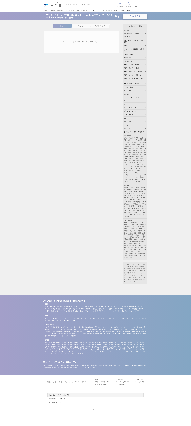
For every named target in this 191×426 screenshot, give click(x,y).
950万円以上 (131, 195)
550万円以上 (130, 189)
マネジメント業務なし (137, 228)
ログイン (136, 6)
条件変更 (136, 16)
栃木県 (94, 342)
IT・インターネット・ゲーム (131, 97)
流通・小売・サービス (130, 107)
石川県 (144, 144)
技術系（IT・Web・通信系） (131, 64)
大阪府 (129, 150)
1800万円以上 (131, 210)
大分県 (131, 158)
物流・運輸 (127, 128)
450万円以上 (135, 187)
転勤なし (136, 235)
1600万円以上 (139, 206)
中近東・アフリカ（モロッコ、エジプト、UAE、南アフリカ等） (135, 179)
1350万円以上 (138, 202)
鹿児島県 (142, 158)
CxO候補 (141, 241)
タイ (125, 162)
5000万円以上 (128, 216)
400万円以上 (127, 187)
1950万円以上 (136, 212)
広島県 (142, 345)
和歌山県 (118, 345)
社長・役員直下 (128, 243)
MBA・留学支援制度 (130, 253)
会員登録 (128, 6)
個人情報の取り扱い (101, 384)
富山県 (138, 144)
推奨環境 (120, 379)
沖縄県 (125, 160)
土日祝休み (115, 329)
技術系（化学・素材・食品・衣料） (133, 75)
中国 (130, 160)
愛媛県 (144, 154)
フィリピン (127, 164)
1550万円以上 (130, 206)
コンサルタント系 (128, 54)
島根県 (135, 152)
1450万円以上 (134, 204)
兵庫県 (135, 150)
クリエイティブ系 (128, 90)
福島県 (135, 140)
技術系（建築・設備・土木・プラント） (78, 311)
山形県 (129, 140)
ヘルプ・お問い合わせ (124, 382)
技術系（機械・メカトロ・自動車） (133, 71)
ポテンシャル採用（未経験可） (62, 331)
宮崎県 (136, 158)
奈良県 (140, 150)
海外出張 (140, 231)
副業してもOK (141, 251)
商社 (125, 104)
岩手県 (136, 138)
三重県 (136, 148)
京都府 (94, 345)
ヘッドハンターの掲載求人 (67, 336)
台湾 (142, 160)
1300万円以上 (128, 202)
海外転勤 (140, 245)
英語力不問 (130, 235)
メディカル (127, 125)
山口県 (128, 154)
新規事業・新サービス (130, 231)
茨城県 (140, 140)
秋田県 (70, 342)
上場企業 (133, 224)
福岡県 (132, 156)
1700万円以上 (135, 208)
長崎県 (142, 156)
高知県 (127, 156)
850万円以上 (136, 193)
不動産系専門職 (128, 61)
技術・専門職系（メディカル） (132, 83)
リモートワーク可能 (130, 251)
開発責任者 (133, 245)
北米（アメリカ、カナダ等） (116, 349)
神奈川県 (127, 144)
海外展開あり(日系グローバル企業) (64, 327)
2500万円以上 (133, 214)
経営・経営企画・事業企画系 (131, 33)
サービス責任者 (117, 331)
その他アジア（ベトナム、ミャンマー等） (91, 349)
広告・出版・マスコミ (130, 111)
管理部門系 (127, 36)
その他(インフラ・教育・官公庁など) (134, 132)
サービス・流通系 (128, 87)
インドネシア (140, 162)
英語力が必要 (132, 233)
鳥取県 (129, 152)
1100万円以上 (136, 197)
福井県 (127, 146)
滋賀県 (141, 148)
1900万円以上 (127, 212)
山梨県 (132, 146)
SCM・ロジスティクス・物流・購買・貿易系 (88, 307)
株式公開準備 (140, 224)
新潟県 (133, 144)
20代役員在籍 (134, 241)
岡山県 (140, 152)
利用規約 (97, 379)
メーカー (126, 100)
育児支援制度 (141, 253)
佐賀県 (137, 156)
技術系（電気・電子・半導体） (132, 68)
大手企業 (126, 226)
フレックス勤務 (142, 249)
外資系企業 (127, 222)
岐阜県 (142, 146)
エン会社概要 (140, 382)
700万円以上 (133, 191)
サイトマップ (140, 379)
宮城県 (141, 138)
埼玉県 (134, 142)
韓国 (134, 160)
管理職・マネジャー (120, 327)
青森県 (131, 138)
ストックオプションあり (71, 333)
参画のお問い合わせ (123, 384)
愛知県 (131, 148)
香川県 (139, 154)
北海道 (125, 138)
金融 (125, 118)
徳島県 (134, 154)
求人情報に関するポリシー (103, 382)
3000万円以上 (142, 214)
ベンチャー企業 (134, 226)
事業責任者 (137, 243)
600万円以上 (138, 189)
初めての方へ (120, 6)
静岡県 (125, 148)
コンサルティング (128, 114)
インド (133, 164)
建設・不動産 (127, 121)
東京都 (144, 142)
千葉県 (139, 142)
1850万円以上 (140, 210)
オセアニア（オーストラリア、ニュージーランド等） (135, 173)
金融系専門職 (127, 57)
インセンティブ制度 (137, 247)
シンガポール (131, 162)
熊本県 (125, 158)
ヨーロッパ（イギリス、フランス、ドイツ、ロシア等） (115, 351)
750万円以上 (142, 191)
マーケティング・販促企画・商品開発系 (124, 307)
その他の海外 (136, 181)
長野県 (137, 146)
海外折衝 (69, 329)
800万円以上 (128, 193)
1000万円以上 (140, 195)
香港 (138, 160)
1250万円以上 (142, 199)
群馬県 (128, 142)
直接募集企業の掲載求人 (131, 255)
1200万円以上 (133, 199)
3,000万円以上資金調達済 (133, 237)
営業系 (125, 45)
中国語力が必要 (89, 329)
